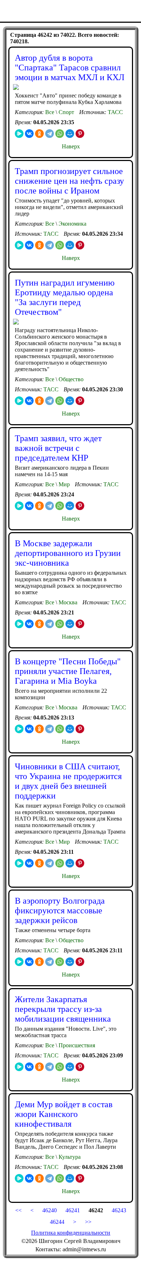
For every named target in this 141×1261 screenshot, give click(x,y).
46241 (72, 1210)
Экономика (71, 224)
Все (49, 112)
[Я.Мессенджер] (19, 133)
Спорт (65, 112)
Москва (67, 602)
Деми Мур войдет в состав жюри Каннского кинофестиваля (63, 1114)
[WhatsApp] (59, 133)
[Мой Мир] (69, 133)
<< (18, 1210)
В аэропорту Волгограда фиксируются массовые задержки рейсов (60, 910)
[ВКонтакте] (29, 133)
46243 (118, 1210)
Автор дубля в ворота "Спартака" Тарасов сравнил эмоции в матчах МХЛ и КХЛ (69, 67)
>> (88, 1222)
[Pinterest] (80, 133)
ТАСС (115, 112)
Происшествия (76, 1045)
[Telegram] (49, 133)
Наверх (71, 146)
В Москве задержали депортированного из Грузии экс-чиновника (68, 553)
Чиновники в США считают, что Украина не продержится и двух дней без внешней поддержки (68, 781)
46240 (49, 1210)
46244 (57, 1222)
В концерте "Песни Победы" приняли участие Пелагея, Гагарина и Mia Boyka (68, 671)
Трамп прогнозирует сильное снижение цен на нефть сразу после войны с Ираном (69, 180)
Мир (63, 484)
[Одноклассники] (39, 133)
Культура (69, 1157)
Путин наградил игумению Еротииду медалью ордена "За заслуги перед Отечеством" (65, 297)
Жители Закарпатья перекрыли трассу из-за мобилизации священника (63, 1009)
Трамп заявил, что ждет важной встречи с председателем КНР (58, 448)
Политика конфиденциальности (70, 1233)
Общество (70, 379)
